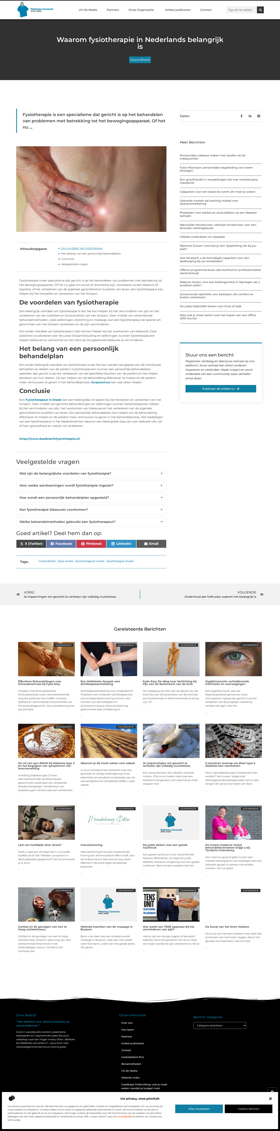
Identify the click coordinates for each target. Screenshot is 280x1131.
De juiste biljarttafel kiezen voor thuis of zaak (211, 306)
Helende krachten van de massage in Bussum (107, 928)
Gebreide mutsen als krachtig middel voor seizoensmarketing (209, 202)
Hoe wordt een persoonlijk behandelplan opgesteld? (91, 497)
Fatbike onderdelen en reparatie (202, 237)
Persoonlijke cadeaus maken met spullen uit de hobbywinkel (213, 157)
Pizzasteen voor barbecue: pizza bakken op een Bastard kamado (218, 214)
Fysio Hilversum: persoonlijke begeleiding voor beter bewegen (216, 169)
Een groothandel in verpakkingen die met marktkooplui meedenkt (219, 181)
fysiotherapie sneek (120, 561)
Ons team (127, 1029)
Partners (113, 10)
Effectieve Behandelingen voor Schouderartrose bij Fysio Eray (39, 683)
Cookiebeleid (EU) (132, 1057)
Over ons (127, 1022)
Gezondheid (140, 60)
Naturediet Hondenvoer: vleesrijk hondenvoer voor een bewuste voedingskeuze (218, 226)
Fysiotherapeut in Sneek (44, 400)
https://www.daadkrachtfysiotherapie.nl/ (49, 439)
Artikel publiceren (178, 10)
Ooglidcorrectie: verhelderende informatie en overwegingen (227, 683)
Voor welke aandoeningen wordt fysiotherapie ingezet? (91, 485)
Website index (130, 1077)
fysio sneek (65, 561)
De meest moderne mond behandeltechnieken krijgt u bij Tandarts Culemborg (227, 847)
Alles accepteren (199, 1108)
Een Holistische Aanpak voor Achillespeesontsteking (100, 683)
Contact (206, 10)
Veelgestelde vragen (74, 264)
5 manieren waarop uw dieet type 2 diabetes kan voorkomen (230, 764)
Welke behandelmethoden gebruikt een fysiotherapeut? (91, 522)
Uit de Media (129, 1070)
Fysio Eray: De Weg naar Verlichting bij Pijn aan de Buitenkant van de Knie (170, 683)
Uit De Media (88, 10)
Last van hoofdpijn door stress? (40, 845)
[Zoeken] (260, 9)
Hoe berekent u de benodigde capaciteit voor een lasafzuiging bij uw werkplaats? (214, 259)
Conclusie (67, 259)
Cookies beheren (248, 1108)
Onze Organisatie (141, 10)
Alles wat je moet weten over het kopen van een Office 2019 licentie (218, 316)
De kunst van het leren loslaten (227, 926)
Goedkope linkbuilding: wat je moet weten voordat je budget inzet (144, 1086)
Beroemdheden (131, 1063)
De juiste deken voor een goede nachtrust (165, 846)
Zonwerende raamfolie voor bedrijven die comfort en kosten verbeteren (217, 296)
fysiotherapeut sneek (90, 561)
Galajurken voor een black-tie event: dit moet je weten (217, 191)
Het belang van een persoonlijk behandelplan (91, 253)
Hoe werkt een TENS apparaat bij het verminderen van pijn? (168, 928)
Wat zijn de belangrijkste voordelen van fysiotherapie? (91, 473)
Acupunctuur (100, 382)
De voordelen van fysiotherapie (81, 248)
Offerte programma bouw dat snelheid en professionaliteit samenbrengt (220, 271)
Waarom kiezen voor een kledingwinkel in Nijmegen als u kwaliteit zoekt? (220, 283)
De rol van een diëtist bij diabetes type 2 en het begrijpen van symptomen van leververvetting (46, 765)
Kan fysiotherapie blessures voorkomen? (91, 509)
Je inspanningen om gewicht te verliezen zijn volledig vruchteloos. (166, 764)
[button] (270, 1099)
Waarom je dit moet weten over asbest (108, 763)
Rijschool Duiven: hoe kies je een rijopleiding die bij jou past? (218, 247)
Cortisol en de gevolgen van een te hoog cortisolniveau (42, 928)
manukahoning (91, 845)
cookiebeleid (124, 1116)
